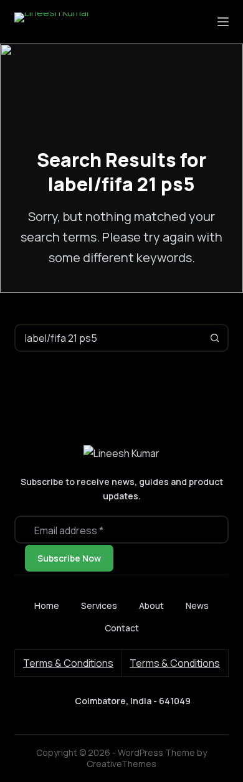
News (197, 605)
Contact (122, 628)
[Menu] (223, 21)
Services (99, 605)
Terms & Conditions (68, 663)
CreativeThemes (121, 764)
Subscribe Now (69, 558)
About (151, 605)
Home (46, 605)
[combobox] (108, 338)
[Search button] (214, 338)
